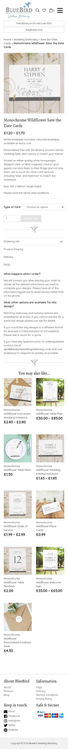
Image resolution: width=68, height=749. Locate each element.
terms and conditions (36, 192)
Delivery (8, 256)
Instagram (14, 720)
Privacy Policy (44, 698)
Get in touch (20, 335)
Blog (6, 695)
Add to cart (31, 218)
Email (11, 711)
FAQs (7, 264)
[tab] (34, 242)
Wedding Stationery (26, 39)
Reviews (8, 691)
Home (7, 39)
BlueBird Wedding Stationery (43, 743)
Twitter (11, 725)
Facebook (14, 715)
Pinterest (13, 729)
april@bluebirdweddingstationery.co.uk (27, 349)
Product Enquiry (13, 249)
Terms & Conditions (47, 695)
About (7, 687)
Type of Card (12, 207)
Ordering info (12, 241)
